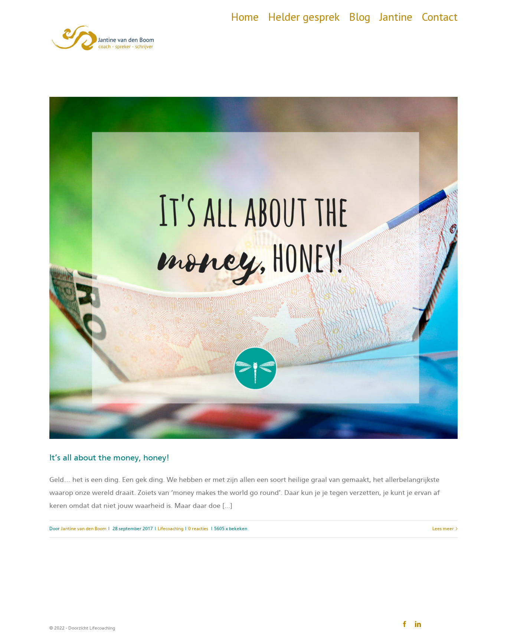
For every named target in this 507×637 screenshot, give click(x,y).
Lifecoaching (170, 528)
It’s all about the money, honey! (109, 458)
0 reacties (198, 528)
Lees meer (443, 528)
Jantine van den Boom (84, 528)
